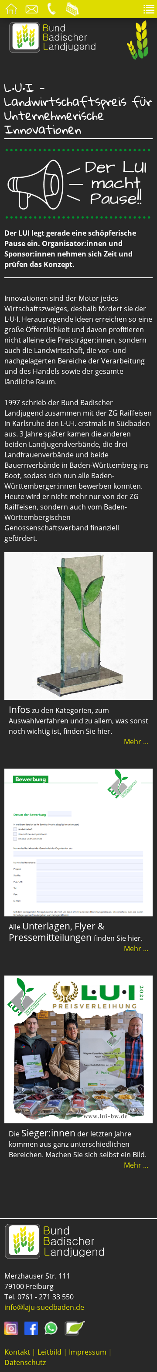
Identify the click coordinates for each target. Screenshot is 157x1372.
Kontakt (17, 1352)
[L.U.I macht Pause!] (78, 215)
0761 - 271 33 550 (45, 1297)
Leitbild (49, 1352)
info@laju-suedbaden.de (44, 1307)
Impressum (87, 1352)
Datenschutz (25, 1362)
